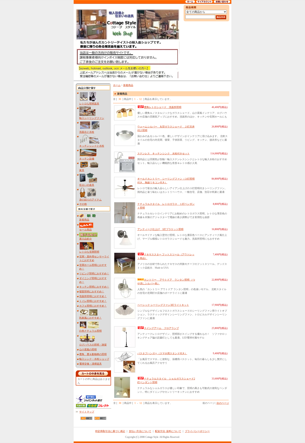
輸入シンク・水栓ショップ (94, 359)
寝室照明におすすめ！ (91, 291)
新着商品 (84, 219)
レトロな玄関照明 (89, 251)
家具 (81, 170)
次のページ (223, 403)
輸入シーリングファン (91, 118)
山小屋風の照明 (88, 349)
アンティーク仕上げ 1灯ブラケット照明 (160, 229)
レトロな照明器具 (89, 103)
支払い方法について (140, 431)
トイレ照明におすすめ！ (93, 301)
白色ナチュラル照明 (90, 330)
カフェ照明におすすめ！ (93, 305)
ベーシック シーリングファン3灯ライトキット (163, 305)
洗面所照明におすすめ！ (93, 296)
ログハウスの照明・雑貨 (93, 344)
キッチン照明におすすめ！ (94, 286)
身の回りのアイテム (90, 199)
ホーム (117, 85)
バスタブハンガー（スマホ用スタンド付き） (162, 353)
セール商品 (85, 229)
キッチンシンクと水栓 (91, 145)
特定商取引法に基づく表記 (110, 431)
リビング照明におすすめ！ (94, 273)
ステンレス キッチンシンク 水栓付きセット (163, 153)
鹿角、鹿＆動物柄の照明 (93, 354)
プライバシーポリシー (197, 431)
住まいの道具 (86, 185)
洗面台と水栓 (86, 132)
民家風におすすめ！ (90, 317)
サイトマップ (86, 411)
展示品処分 (85, 238)
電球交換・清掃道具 (90, 363)
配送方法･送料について (168, 431)
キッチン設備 (86, 158)
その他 (83, 204)
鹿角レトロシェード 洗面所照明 (162, 107)
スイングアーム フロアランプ (161, 328)
